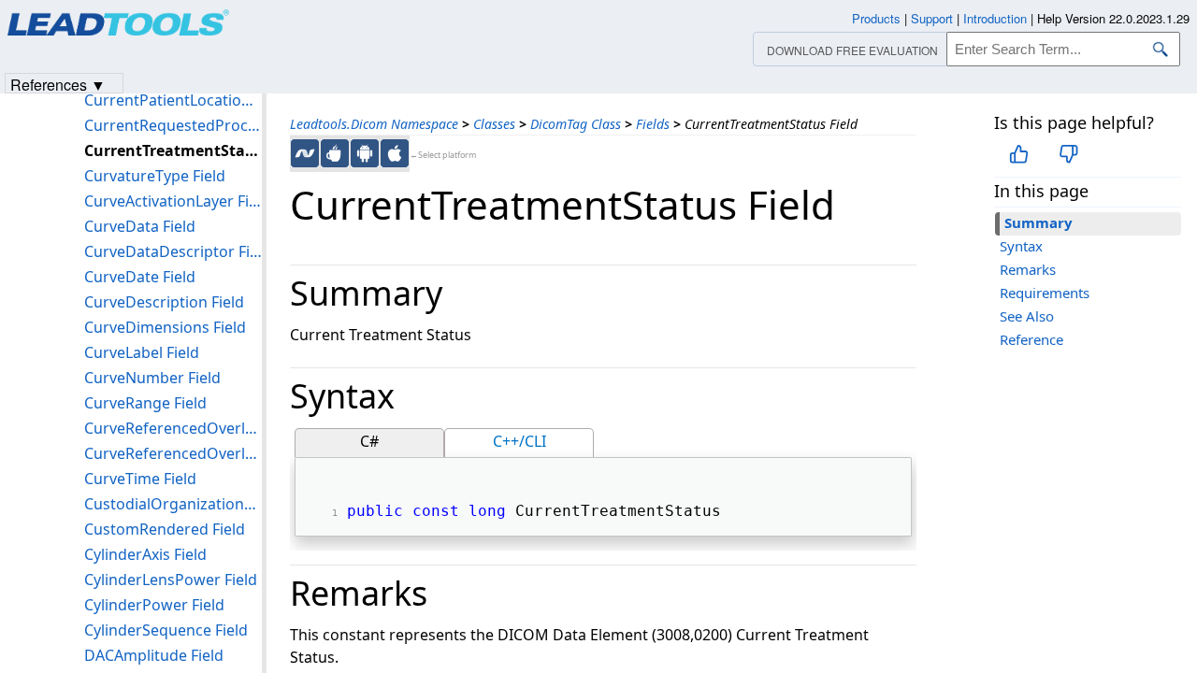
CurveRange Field (145, 403)
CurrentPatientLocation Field (173, 100)
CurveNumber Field (152, 377)
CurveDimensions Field (165, 327)
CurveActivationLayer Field (173, 201)
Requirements (1044, 292)
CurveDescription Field (164, 302)
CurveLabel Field (141, 352)
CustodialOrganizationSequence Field (173, 504)
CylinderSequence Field (166, 630)
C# (369, 441)
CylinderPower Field (154, 604)
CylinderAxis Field (145, 554)
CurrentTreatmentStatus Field (173, 150)
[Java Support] (335, 153)
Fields (653, 124)
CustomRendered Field (164, 529)
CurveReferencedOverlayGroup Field (173, 428)
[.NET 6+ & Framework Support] (305, 153)
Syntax (1021, 245)
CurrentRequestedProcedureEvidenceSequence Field (173, 125)
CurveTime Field (140, 478)
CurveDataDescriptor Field (173, 251)
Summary (1038, 222)
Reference (1031, 339)
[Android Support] (365, 153)
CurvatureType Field (154, 175)
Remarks (1028, 269)
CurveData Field (139, 226)
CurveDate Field (139, 276)
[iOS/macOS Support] (395, 153)
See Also (1027, 316)
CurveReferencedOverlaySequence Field (173, 453)
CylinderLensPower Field (170, 579)
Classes (494, 124)
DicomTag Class (575, 124)
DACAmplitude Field (154, 655)
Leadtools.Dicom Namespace (374, 124)
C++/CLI (519, 441)
